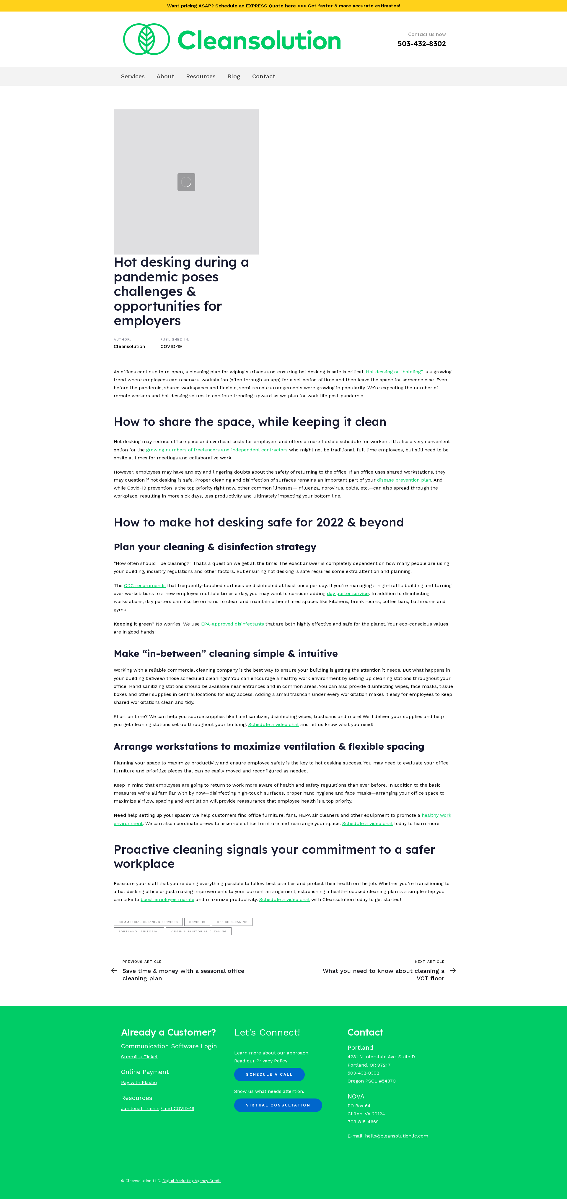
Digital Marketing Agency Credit (191, 1181)
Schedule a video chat (273, 724)
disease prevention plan (404, 480)
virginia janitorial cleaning (199, 931)
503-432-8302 (422, 43)
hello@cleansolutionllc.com (396, 1136)
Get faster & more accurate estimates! (354, 6)
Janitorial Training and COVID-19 (157, 1108)
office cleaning (232, 921)
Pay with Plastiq (139, 1082)
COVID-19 (171, 346)
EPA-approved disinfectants (232, 624)
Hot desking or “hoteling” (394, 372)
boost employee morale (167, 899)
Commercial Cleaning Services (148, 921)
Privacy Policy (272, 1061)
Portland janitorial (138, 931)
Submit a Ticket (139, 1056)
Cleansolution (129, 346)
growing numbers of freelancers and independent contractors (217, 450)
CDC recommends (145, 585)
